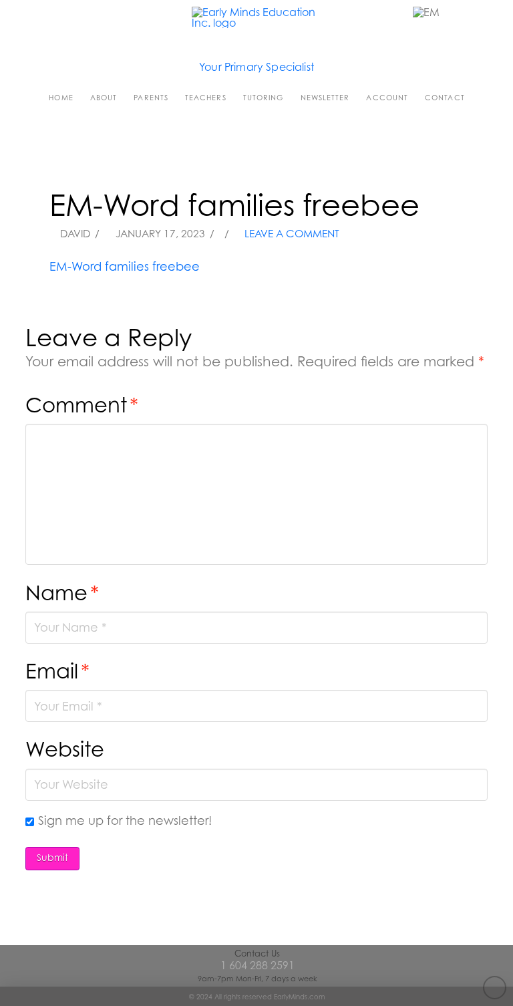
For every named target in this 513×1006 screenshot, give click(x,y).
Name (62, 592)
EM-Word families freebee (124, 266)
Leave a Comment (290, 233)
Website (64, 749)
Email (57, 670)
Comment (81, 404)
